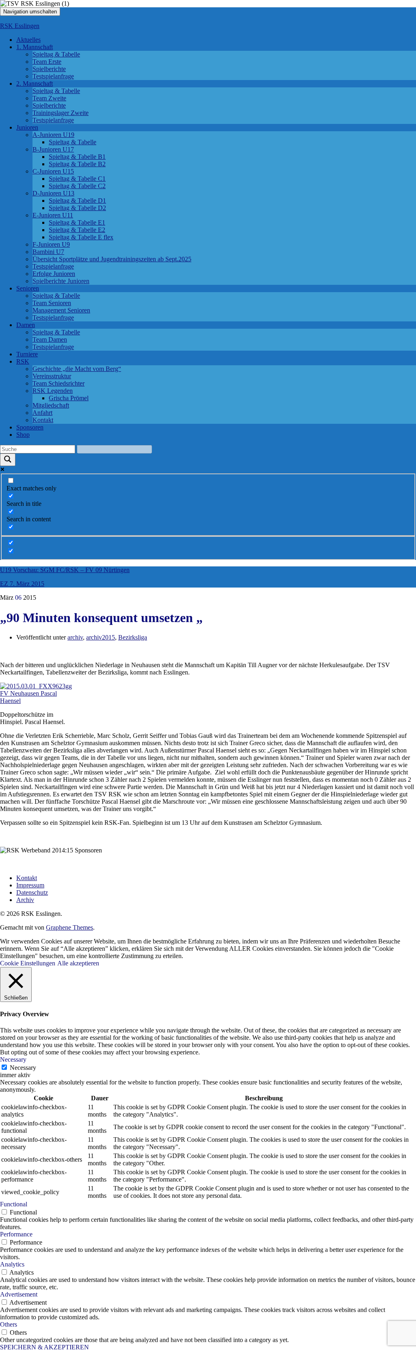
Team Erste (46, 61)
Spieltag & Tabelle (56, 54)
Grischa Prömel (69, 398)
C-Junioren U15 (53, 171)
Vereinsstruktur (51, 376)
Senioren (27, 288)
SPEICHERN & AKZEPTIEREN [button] (44, 1347)
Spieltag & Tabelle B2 (77, 163)
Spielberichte (49, 68)
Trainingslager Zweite (60, 112)
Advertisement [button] (18, 1294)
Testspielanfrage (53, 76)
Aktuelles (28, 39)
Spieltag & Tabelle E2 (77, 229)
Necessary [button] (13, 1059)
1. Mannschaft (34, 46)
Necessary (23, 1067)
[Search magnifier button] (7, 459)
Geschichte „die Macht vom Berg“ (76, 368)
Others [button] (8, 1324)
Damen (25, 324)
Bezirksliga (132, 637)
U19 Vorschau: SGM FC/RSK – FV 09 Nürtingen (65, 569)
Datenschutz (32, 892)
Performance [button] (16, 1234)
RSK (22, 361)
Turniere (27, 354)
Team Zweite (49, 98)
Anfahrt (42, 412)
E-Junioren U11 (52, 215)
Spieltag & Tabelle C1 (77, 178)
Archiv (25, 899)
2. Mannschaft (34, 83)
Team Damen (49, 339)
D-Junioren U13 (53, 193)
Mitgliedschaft (50, 405)
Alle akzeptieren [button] (78, 963)
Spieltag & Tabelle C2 (77, 185)
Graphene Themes (69, 927)
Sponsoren (29, 427)
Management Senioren (61, 310)
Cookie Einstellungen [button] (27, 963)
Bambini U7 (48, 251)
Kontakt (42, 419)
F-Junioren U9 (51, 244)
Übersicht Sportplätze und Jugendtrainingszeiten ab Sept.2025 (111, 259)
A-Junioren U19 (53, 134)
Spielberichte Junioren (60, 281)
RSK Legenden (52, 390)
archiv (75, 637)
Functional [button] (13, 1204)
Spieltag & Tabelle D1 (77, 200)
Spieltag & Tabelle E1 (77, 222)
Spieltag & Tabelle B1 (77, 156)
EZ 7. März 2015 (22, 583)
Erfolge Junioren (53, 273)
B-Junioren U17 (53, 149)
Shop (23, 434)
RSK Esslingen (19, 25)
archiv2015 (100, 637)
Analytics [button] (12, 1264)
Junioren (27, 127)
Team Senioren (51, 302)
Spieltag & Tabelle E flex (81, 237)
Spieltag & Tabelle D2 (77, 207)
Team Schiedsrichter (58, 383)
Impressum (30, 885)
